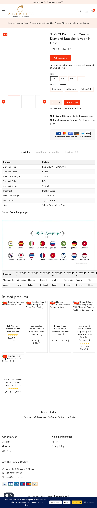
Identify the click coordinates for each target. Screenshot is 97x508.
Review (55, 441)
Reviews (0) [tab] (71, 152)
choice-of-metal (58, 84)
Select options (12, 344)
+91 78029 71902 (14, 473)
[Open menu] (3, 11)
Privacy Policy (58, 446)
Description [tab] (25, 152)
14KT (63, 78)
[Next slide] (44, 102)
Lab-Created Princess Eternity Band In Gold (12, 328)
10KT (54, 78)
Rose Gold (57, 89)
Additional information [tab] (48, 152)
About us (6, 446)
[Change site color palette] (9, 495)
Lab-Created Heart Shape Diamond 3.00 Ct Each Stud (12, 382)
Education (6, 450)
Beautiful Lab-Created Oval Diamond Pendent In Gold (60, 330)
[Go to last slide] (3, 102)
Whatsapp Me (60, 58)
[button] (14, 101)
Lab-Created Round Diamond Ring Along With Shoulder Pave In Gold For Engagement (84, 333)
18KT (72, 78)
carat (52, 73)
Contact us (6, 441)
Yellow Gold (86, 89)
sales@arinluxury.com (15, 477)
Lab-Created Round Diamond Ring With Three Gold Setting (36, 330)
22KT (81, 78)
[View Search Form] (81, 11)
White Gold (71, 89)
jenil (67, 496)
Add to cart (72, 102)
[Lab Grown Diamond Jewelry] (20, 11)
